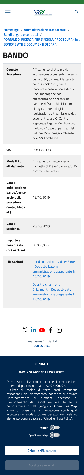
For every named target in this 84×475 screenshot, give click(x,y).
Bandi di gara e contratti (21, 34)
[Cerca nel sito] (76, 12)
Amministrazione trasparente (41, 372)
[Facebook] (50, 329)
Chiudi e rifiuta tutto (42, 450)
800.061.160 (42, 346)
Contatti (41, 364)
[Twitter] (25, 329)
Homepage (11, 29)
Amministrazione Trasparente (45, 29)
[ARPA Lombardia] (42, 12)
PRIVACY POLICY (53, 385)
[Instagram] (59, 329)
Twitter (43, 428)
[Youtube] (42, 329)
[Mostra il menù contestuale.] (7, 12)
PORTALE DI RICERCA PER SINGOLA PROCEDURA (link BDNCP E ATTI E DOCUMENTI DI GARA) (42, 42)
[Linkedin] (33, 329)
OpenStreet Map (38, 435)
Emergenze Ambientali (42, 341)
